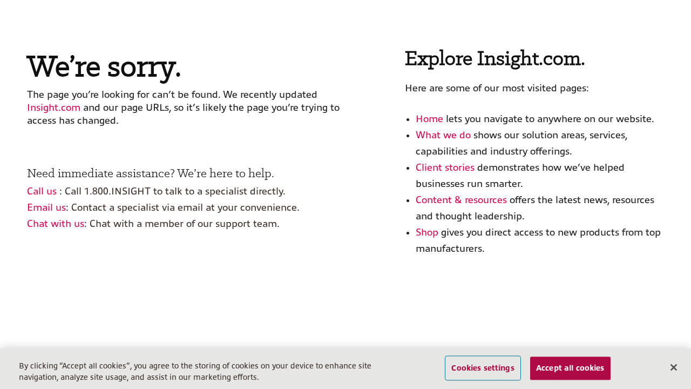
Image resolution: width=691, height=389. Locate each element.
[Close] (674, 367)
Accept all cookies (570, 368)
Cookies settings (482, 368)
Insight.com (53, 107)
